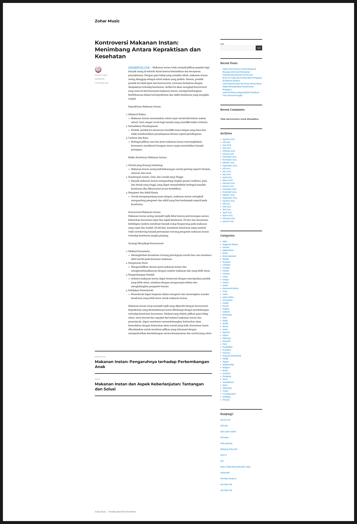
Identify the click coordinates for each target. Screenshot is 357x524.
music (225, 329)
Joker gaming (226, 443)
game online (228, 297)
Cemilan (226, 268)
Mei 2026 (227, 148)
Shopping (227, 376)
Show (225, 379)
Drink (225, 285)
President (227, 350)
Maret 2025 (228, 180)
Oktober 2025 (229, 163)
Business (227, 262)
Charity (226, 271)
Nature (226, 335)
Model (225, 323)
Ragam (226, 362)
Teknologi (227, 388)
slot (222, 461)
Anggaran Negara (230, 244)
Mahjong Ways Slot (228, 449)
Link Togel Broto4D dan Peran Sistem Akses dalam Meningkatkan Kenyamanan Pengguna (242, 87)
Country (226, 274)
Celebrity (226, 265)
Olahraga (227, 338)
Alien (225, 241)
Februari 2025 (229, 183)
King (225, 318)
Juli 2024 (226, 204)
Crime (225, 276)
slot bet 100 (225, 420)
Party (225, 344)
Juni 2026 (227, 145)
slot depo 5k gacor (228, 478)
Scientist (226, 373)
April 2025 (227, 177)
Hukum (226, 309)
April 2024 (227, 212)
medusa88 (225, 473)
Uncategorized (101, 83)
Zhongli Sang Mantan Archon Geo (238, 75)
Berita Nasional (229, 256)
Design (226, 279)
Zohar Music (107, 21)
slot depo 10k (226, 484)
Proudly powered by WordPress (122, 512)
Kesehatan (227, 315)
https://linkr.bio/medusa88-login (235, 467)
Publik (225, 359)
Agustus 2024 (229, 201)
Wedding (227, 397)
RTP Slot (224, 426)
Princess (226, 353)
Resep (225, 370)
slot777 (223, 455)
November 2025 (230, 160)
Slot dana (224, 437)
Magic (225, 320)
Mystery (226, 332)
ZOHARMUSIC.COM (139, 67)
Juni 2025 (227, 171)
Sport (225, 385)
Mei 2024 (227, 209)
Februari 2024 (229, 218)
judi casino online (228, 431)
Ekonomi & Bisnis (230, 288)
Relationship (228, 364)
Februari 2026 (229, 151)
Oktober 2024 (229, 195)
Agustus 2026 (229, 139)
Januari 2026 (228, 154)
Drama (226, 282)
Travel (225, 391)
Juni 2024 (227, 207)
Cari (222, 44)
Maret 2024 (228, 215)
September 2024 (230, 198)
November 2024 (230, 192)
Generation (228, 300)
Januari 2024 (228, 221)
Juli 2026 (227, 142)
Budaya (226, 259)
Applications (228, 250)
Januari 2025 (228, 186)
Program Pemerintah (232, 356)
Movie (225, 326)
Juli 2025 (226, 168)
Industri (226, 312)
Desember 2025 (230, 157)
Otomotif (227, 341)
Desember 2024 (230, 189)
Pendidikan (228, 347)
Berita (225, 253)
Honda (226, 306)
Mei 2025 (227, 174)
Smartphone (228, 382)
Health (226, 303)
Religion (226, 367)
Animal (226, 247)
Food (225, 291)
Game (225, 294)
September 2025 (230, 165)
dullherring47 (101, 75)
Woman (226, 400)
